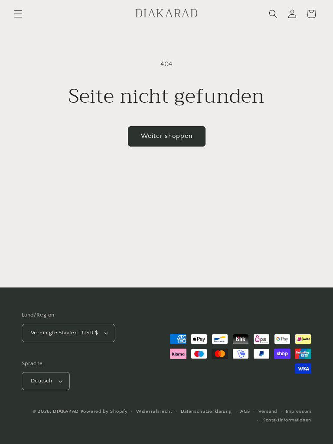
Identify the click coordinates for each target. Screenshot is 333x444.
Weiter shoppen (167, 136)
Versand (267, 411)
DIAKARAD (66, 411)
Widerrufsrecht (154, 411)
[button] (18, 13)
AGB (245, 411)
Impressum (298, 411)
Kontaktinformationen (286, 420)
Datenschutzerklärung (206, 411)
